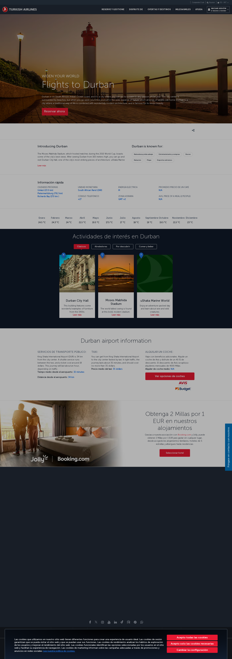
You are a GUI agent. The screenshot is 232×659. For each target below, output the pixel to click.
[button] (192, 650)
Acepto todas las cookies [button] (192, 637)
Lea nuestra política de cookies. (59, 651)
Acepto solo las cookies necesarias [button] (192, 643)
